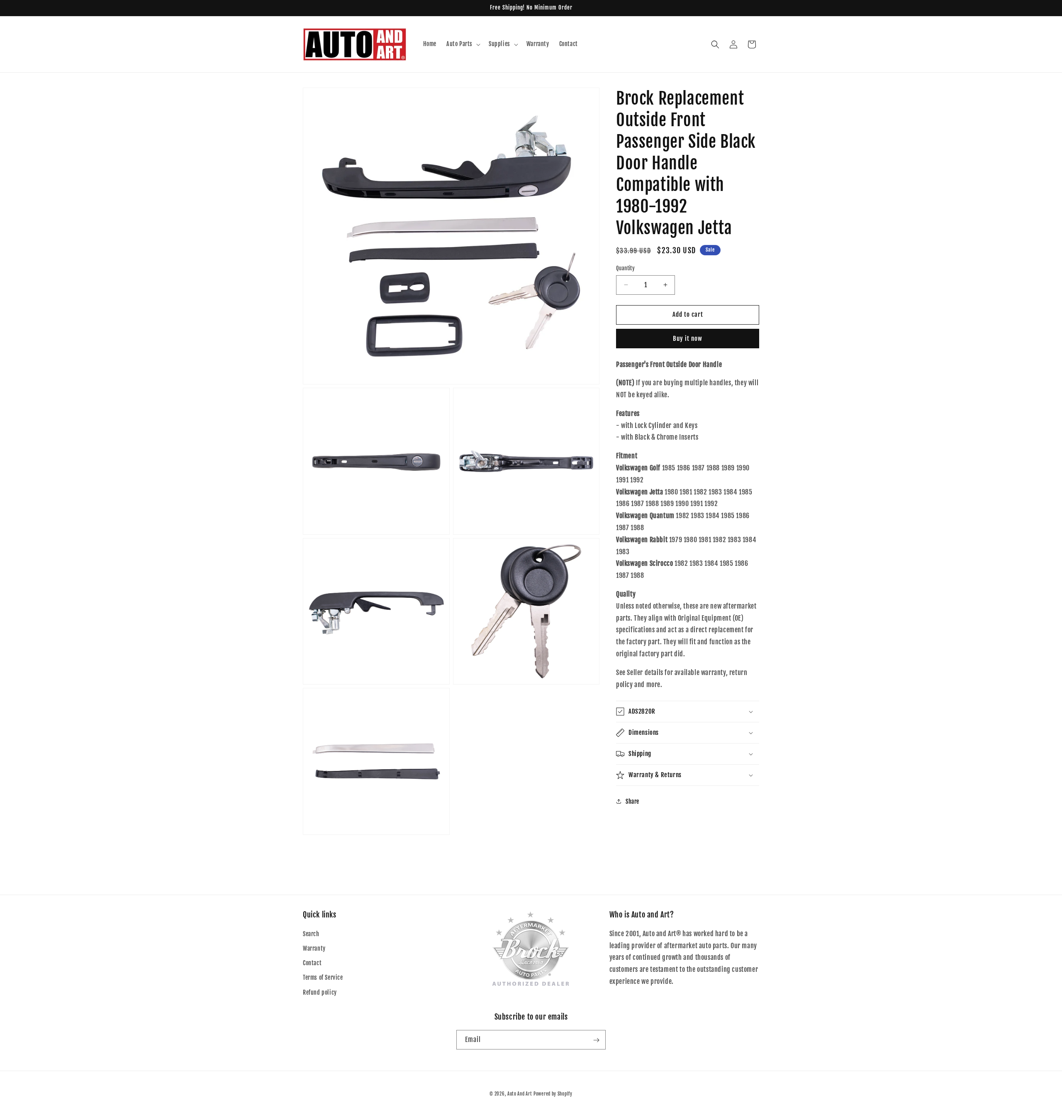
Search (311, 933)
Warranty (314, 948)
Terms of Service (323, 977)
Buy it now (687, 338)
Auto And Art (519, 1094)
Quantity (625, 268)
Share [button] (632, 801)
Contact (312, 963)
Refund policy (320, 992)
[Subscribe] (596, 1040)
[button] (462, 44)
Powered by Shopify (552, 1094)
